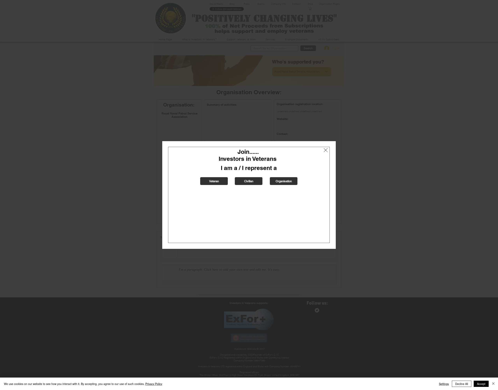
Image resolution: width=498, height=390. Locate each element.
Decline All (461, 384)
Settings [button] (444, 384)
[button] (326, 150)
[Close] (493, 384)
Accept (481, 384)
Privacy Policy (153, 384)
